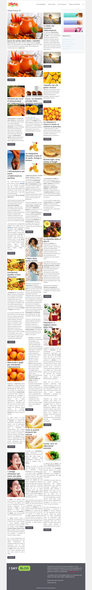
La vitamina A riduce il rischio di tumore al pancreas (52, 124)
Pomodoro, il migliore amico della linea (50, 325)
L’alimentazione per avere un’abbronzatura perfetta (16, 174)
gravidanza (28, 297)
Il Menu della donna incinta (31, 259)
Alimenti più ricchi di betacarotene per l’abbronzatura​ (15, 101)
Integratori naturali (67, 41)
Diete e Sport (51, 4)
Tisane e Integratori (74, 4)
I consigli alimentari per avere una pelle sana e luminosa (14, 475)
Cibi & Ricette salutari (68, 39)
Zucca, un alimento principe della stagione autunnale (34, 101)
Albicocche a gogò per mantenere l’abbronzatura (15, 364)
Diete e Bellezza (62, 4)
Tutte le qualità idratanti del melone (32, 432)
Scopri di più (11, 79)
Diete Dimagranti (41, 4)
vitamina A (10, 227)
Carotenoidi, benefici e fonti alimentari (14, 274)
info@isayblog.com (73, 571)
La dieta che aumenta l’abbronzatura (49, 28)
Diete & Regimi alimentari (68, 44)
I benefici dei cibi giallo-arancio (50, 86)
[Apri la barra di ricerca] (83, 4)
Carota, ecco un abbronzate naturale (50, 446)
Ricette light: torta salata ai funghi (51, 160)
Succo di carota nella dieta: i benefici (23, 41)
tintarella (22, 183)
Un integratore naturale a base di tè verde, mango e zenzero (33, 156)
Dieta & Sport (65, 48)
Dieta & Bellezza (66, 46)
